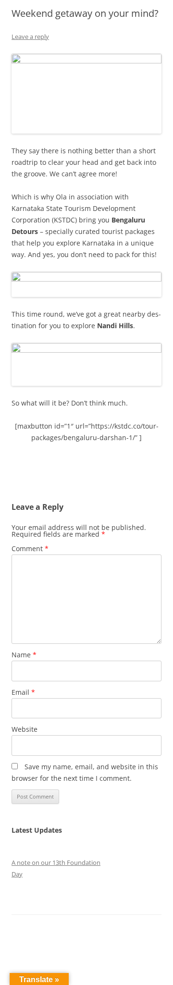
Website (24, 729)
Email (23, 692)
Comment (30, 548)
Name (24, 654)
